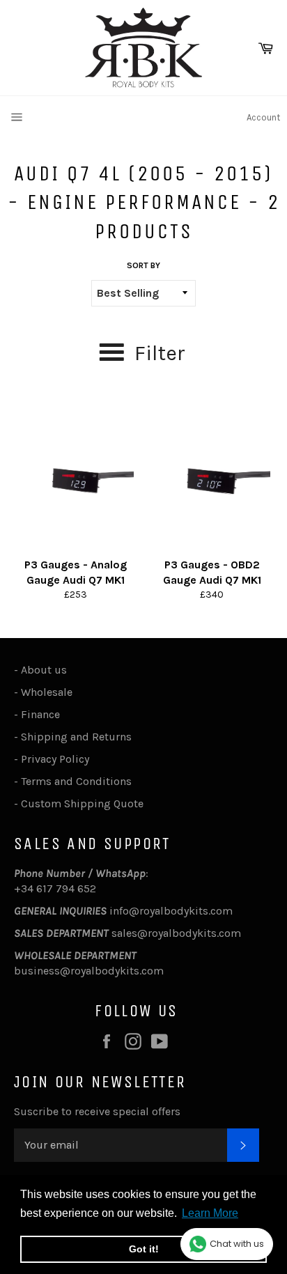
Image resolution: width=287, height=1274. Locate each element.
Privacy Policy (55, 759)
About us (44, 669)
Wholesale (49, 692)
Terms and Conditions (76, 781)
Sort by (143, 265)
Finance (40, 714)
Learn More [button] (210, 1213)
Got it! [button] (144, 1248)
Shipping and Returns (76, 736)
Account (263, 117)
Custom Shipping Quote (82, 803)
